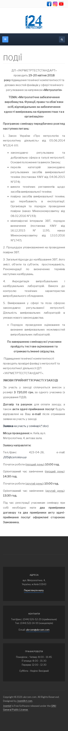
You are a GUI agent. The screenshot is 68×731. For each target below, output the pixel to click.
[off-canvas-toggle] (5, 39)
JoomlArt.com (24, 701)
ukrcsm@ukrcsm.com (37, 629)
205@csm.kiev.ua (14, 457)
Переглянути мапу (34, 590)
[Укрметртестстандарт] (34, 22)
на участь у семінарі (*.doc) (26, 426)
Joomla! (7, 705)
